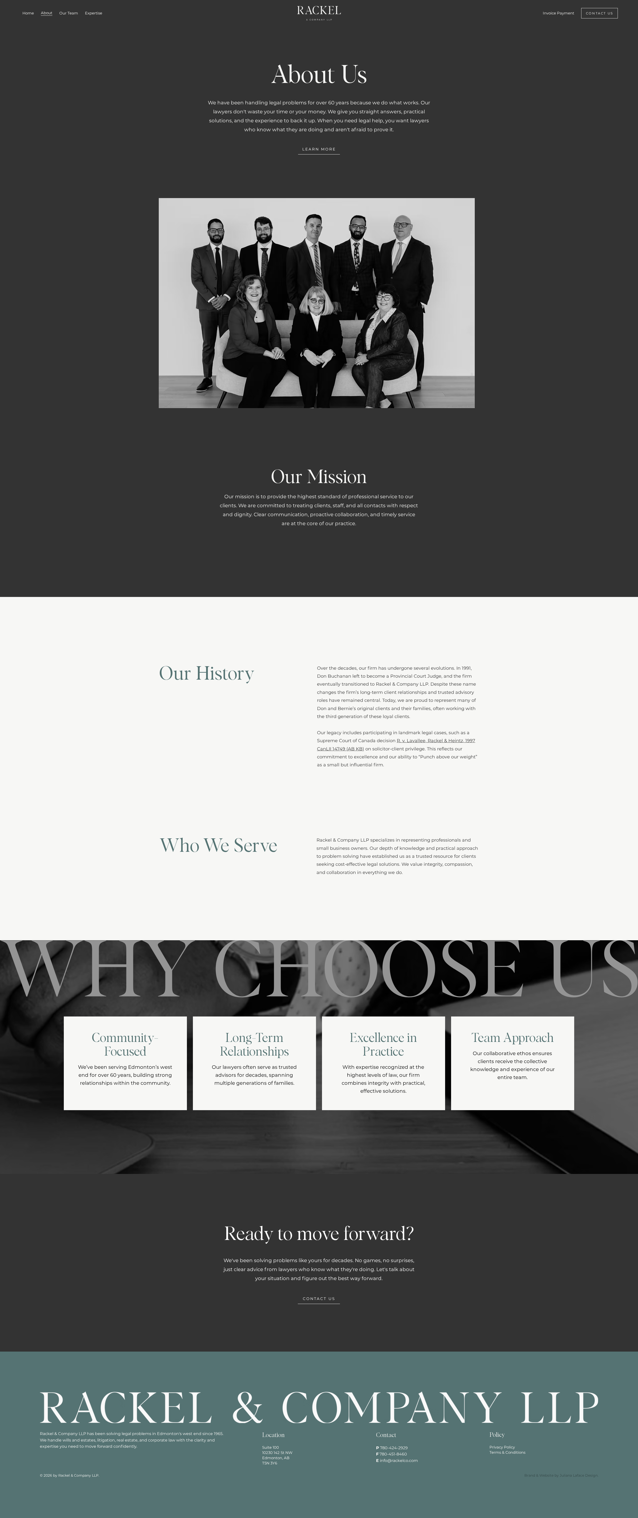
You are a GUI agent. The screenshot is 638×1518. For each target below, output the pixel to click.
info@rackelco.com (399, 1460)
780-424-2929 (394, 1448)
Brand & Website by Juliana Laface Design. (561, 1475)
